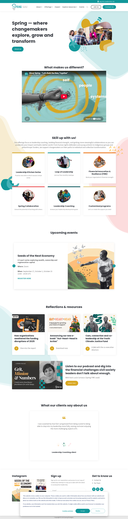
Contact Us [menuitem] (97, 480)
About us (18, 49)
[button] (39, 7)
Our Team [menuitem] (97, 483)
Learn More (64, 168)
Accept (83, 511)
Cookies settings (67, 511)
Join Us (96, 7)
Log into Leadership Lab (106, 1)
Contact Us (109, 7)
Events (81, 7)
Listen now (72, 383)
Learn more (28, 168)
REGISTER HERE (24, 280)
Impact (57, 7)
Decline (98, 511)
